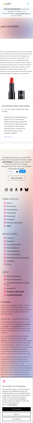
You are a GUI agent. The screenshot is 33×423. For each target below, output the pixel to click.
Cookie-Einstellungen (13, 251)
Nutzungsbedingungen (14, 244)
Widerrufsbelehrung (13, 247)
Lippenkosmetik (20, 109)
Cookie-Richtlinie (12, 404)
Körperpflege (18, 324)
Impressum (10, 238)
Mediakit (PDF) (11, 288)
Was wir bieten (11, 206)
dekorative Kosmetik (18, 326)
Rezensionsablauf (12, 209)
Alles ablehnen (16, 419)
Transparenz (10, 219)
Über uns (9, 203)
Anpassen (16, 414)
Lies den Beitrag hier (21, 13)
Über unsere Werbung (13, 254)
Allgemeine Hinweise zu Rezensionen (18, 257)
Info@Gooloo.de (4, 67)
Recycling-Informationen (14, 279)
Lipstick (27, 109)
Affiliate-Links (11, 216)
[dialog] (16, 400)
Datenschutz (10, 241)
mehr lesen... (8, 137)
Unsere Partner (11, 213)
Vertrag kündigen (16, 178)
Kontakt (9, 264)
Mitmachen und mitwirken (14, 222)
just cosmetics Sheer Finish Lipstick (16, 106)
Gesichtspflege (26, 324)
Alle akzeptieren (16, 409)
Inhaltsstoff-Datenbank (14, 276)
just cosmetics (11, 109)
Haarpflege (6, 326)
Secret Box (4, 111)
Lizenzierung (10, 261)
